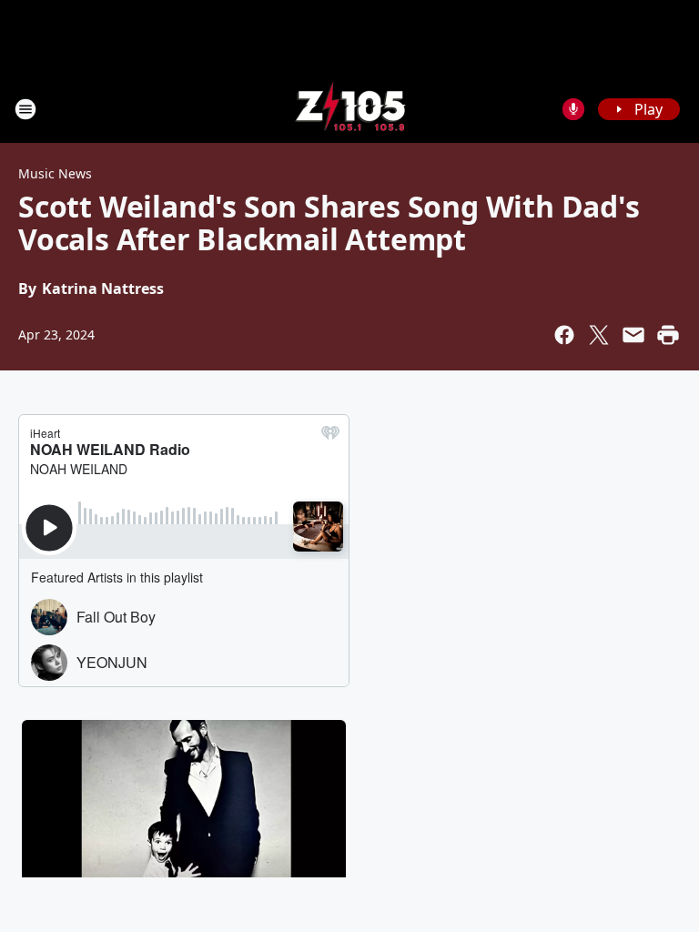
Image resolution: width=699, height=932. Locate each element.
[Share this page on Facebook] (564, 335)
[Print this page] (668, 335)
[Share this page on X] (599, 335)
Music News (55, 173)
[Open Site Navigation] (25, 109)
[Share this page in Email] (633, 335)
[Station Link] (350, 108)
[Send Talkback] (573, 109)
